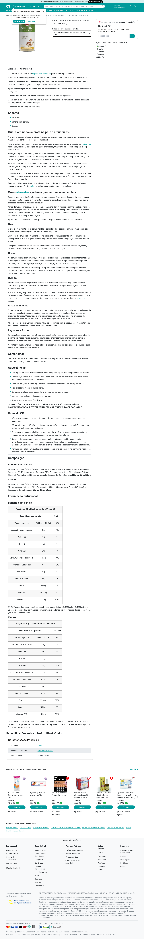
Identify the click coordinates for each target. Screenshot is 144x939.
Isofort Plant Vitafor (59, 15)
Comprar (17, 807)
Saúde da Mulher (81, 10)
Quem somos (11, 850)
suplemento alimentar (41, 73)
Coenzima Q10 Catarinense (115, 827)
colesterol (81, 298)
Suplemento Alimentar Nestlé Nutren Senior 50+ (66, 827)
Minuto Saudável (13, 868)
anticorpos (86, 144)
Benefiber (22, 831)
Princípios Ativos (41, 872)
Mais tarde (31, 21)
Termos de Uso (71, 857)
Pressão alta (58, 10)
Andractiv (128, 827)
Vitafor (40, 746)
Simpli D (8, 831)
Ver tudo (134, 769)
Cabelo (123, 866)
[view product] (17, 784)
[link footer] (44, 927)
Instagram (102, 860)
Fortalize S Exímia (25, 827)
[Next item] (136, 797)
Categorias (39, 860)
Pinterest (101, 866)
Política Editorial (12, 854)
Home (10, 15)
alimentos (22, 192)
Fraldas (123, 856)
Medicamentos (40, 850)
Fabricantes (39, 886)
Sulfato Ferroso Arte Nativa (41, 827)
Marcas (38, 882)
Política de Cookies (73, 854)
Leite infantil (69, 10)
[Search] (103, 6)
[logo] (8, 6)
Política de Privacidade (74, 850)
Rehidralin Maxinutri (12, 827)
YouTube (101, 863)
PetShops (124, 863)
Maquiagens (125, 860)
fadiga (32, 186)
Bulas (37, 876)
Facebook (102, 856)
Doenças (38, 879)
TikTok (100, 870)
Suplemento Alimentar (45, 750)
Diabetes (49, 10)
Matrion (15, 831)
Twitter (100, 853)
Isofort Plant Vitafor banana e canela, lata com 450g (69, 33)
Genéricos (92, 10)
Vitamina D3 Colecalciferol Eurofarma (93, 827)
